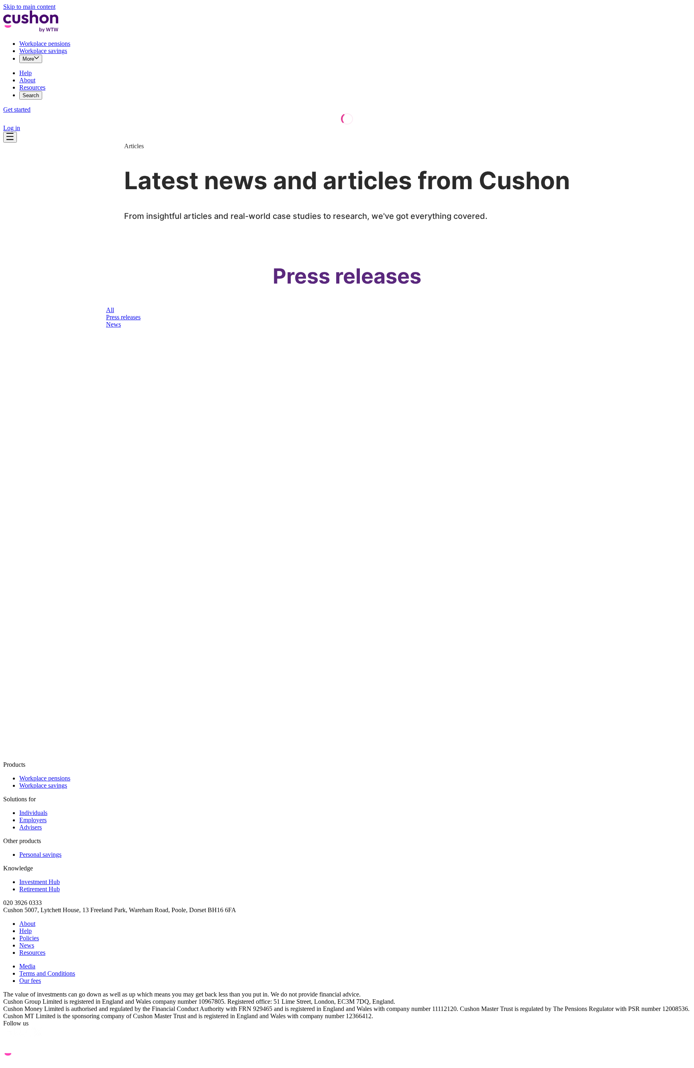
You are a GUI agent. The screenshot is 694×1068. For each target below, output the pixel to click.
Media (27, 966)
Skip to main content (29, 6)
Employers (33, 820)
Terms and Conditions (47, 973)
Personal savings (40, 854)
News (26, 945)
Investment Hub (39, 881)
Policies (29, 938)
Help (25, 72)
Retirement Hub (39, 889)
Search (30, 95)
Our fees (30, 980)
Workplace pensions (44, 43)
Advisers (30, 827)
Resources (32, 87)
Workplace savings (43, 50)
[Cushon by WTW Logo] (30, 30)
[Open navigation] (10, 137)
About (27, 80)
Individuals (33, 812)
